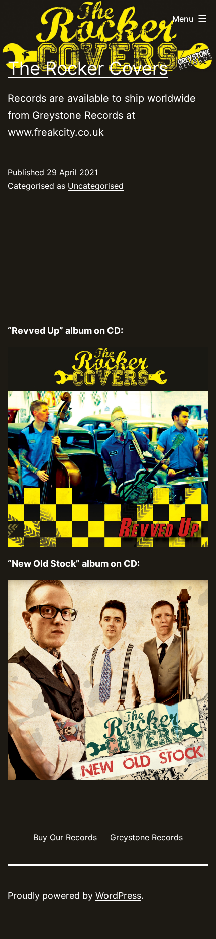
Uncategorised (96, 186)
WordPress (118, 895)
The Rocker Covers (88, 68)
